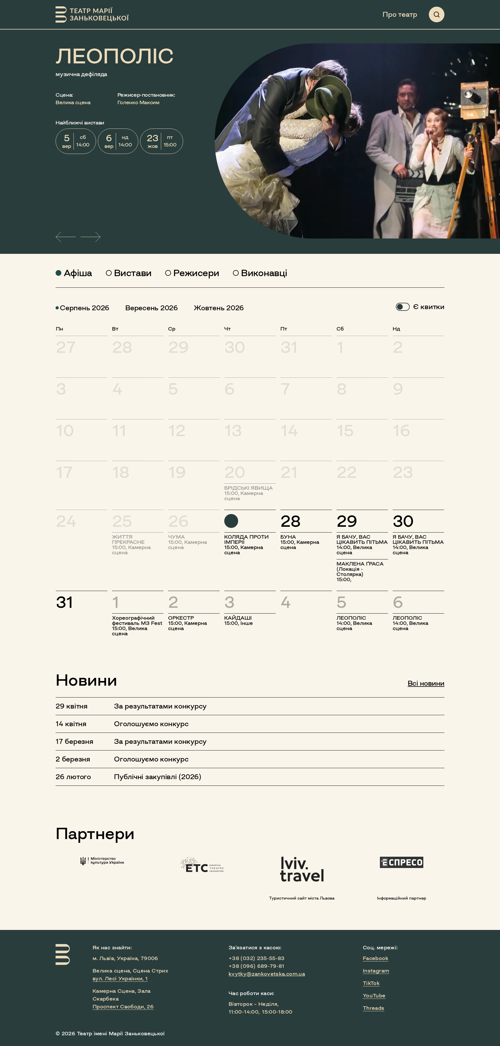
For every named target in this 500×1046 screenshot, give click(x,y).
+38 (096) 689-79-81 (256, 966)
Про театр (400, 14)
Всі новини (426, 683)
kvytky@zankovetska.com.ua (267, 974)
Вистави (133, 273)
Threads (374, 1008)
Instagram (376, 970)
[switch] (403, 307)
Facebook (375, 958)
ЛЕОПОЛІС (115, 56)
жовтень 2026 (219, 307)
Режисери (196, 273)
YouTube (374, 995)
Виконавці (264, 273)
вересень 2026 (151, 307)
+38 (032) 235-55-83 (257, 958)
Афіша (78, 273)
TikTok (371, 983)
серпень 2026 (84, 307)
